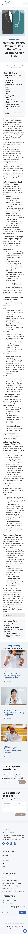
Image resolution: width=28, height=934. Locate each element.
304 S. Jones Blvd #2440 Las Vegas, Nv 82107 (15, 907)
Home (5, 65)
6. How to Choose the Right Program (12, 107)
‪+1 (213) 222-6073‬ (9, 903)
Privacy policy (7, 923)
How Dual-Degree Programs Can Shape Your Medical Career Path (17, 66)
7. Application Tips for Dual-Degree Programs (14, 112)
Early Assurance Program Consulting (13, 629)
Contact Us (5, 869)
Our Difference (6, 860)
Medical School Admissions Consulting (11, 624)
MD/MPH (7, 90)
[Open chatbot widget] (25, 931)
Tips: (6, 110)
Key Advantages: (9, 82)
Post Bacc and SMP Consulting (12, 633)
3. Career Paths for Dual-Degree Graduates (13, 85)
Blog (3, 863)
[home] (7, 3)
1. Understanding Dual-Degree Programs (13, 76)
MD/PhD (7, 88)
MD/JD (6, 94)
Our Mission (5, 855)
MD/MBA (7, 92)
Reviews (4, 858)
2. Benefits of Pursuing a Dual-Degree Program (13, 79)
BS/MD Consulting (9, 631)
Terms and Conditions (18, 923)
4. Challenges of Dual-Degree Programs (12, 96)
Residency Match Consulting (11, 627)
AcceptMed (14, 142)
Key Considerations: (10, 99)
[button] (25, 3)
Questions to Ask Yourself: (12, 104)
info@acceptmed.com (10, 900)
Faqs (3, 866)
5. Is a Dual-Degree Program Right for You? (14, 102)
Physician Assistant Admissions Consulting (12, 635)
